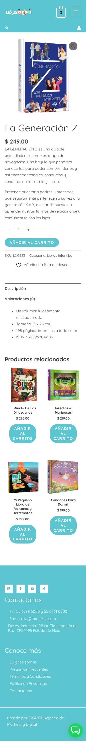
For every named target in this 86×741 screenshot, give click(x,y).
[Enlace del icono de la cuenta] (79, 28)
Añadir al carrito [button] (22, 433)
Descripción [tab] (15, 288)
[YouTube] (32, 589)
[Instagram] (9, 589)
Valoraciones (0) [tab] (20, 298)
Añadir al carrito (32, 242)
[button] (7, 28)
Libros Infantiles (59, 255)
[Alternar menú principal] (76, 12)
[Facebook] (20, 589)
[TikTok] (44, 589)
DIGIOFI (35, 717)
